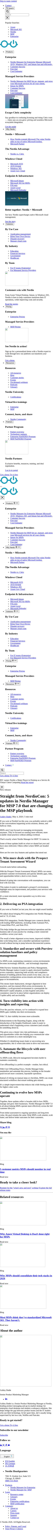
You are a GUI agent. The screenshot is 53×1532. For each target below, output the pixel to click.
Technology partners (18, 434)
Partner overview (17, 432)
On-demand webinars (19, 382)
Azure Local (15, 188)
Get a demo (10, 360)
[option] (29, 1461)
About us (14, 1508)
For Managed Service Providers (23, 270)
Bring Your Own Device (20, 236)
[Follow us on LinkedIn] (1, 1445)
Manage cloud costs (18, 241)
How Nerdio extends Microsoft (30, 140)
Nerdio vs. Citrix (17, 154)
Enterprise (14, 36)
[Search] (2, 770)
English (10, 1461)
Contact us (14, 1518)
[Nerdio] (26, 47)
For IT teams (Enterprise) (20, 268)
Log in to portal (11, 470)
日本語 (9, 1466)
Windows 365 (16, 168)
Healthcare (14, 258)
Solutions (9, 224)
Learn (7, 1492)
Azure (12, 27)
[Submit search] (7, 11)
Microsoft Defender (18, 190)
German (10, 1463)
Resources (10, 363)
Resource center (16, 1494)
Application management (20, 234)
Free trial (13, 69)
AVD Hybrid (15, 166)
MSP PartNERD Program (20, 439)
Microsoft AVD (16, 164)
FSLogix (13, 185)
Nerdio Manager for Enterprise (31, 63)
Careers (13, 1511)
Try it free (14, 475)
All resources (15, 373)
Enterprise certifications (19, 1501)
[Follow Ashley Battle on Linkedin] (6, 1399)
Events (13, 380)
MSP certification (17, 1504)
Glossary (13, 387)
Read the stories (11, 304)
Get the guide (10, 127)
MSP (12, 34)
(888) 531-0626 (11, 1481)
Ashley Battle (6, 817)
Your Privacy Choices (14, 1529)
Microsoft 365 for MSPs (20, 183)
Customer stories (17, 378)
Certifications (15, 397)
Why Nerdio (10, 129)
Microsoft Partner (17, 144)
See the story (10, 221)
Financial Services (17, 253)
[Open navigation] (1, 486)
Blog (12, 375)
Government (15, 256)
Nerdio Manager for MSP (31, 82)
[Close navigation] (2, 497)
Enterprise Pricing (17, 317)
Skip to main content (8, 1)
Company (9, 1506)
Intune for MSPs (17, 86)
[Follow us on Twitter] (4, 1445)
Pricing (8, 307)
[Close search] (7, 18)
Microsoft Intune (17, 181)
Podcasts (13, 385)
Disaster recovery (17, 239)
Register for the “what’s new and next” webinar (19, 1188)
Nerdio (13, 32)
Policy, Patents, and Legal (15, 1526)
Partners (9, 422)
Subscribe (4, 1435)
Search (11, 8)
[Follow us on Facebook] (6, 1445)
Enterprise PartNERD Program (23, 436)
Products (9, 52)
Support (13, 1515)
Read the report (27, 782)
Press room (14, 1513)
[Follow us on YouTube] (9, 1445)
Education (14, 251)
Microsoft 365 (16, 29)
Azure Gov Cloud (17, 171)
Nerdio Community (18, 419)
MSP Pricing (15, 327)
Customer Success (17, 67)
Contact (8, 5)
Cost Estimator (16, 71)
